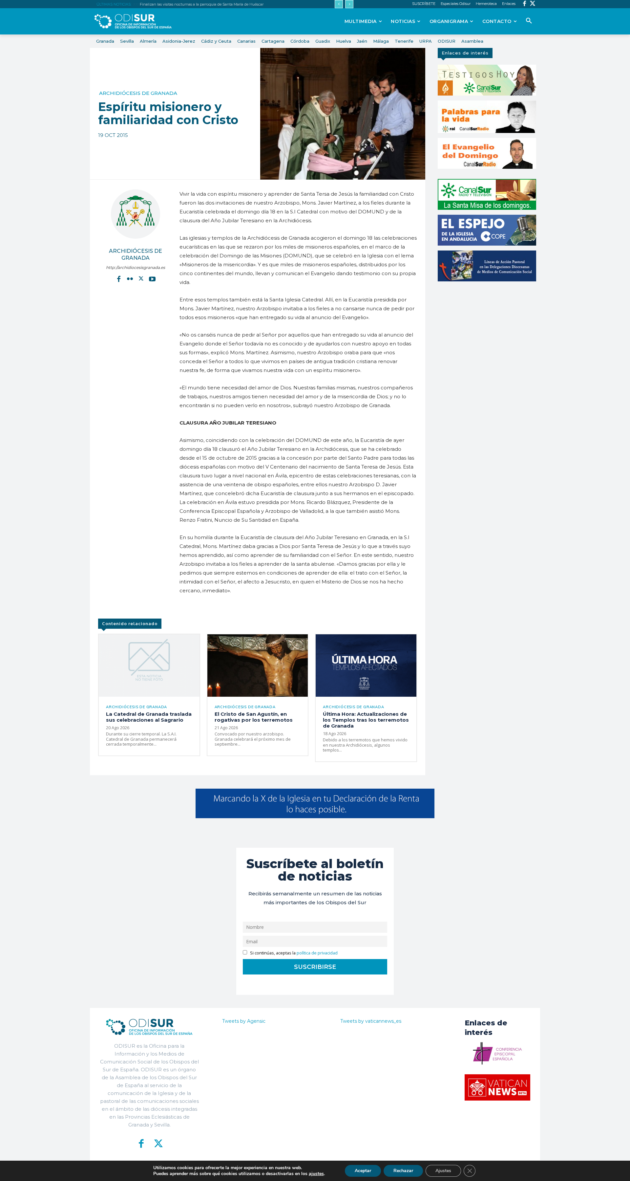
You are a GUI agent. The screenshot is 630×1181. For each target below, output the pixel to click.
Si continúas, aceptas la (293, 953)
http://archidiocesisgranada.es (135, 267)
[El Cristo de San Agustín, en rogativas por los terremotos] (257, 665)
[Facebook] (524, 4)
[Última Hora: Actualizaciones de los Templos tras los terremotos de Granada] (366, 665)
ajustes (316, 1174)
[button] (529, 21)
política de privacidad (317, 953)
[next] (349, 4)
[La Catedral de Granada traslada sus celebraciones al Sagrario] (149, 665)
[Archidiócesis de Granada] (135, 214)
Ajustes (443, 1171)
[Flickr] (130, 278)
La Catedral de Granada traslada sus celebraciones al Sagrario (149, 717)
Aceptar (363, 1171)
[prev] (339, 4)
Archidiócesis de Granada (138, 93)
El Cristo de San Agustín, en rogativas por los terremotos (254, 717)
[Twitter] (533, 4)
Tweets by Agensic (243, 1021)
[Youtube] (152, 278)
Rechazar (403, 1171)
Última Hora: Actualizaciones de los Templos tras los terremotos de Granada (366, 720)
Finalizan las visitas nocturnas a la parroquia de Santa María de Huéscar (201, 4)
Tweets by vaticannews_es (370, 1021)
